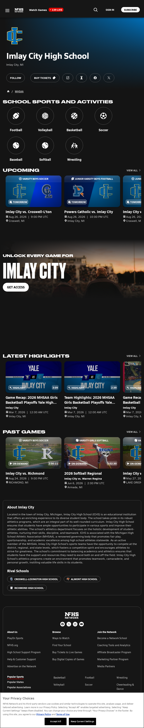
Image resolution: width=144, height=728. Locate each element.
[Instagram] (75, 624)
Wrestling (122, 677)
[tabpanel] (95, 686)
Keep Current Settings (82, 721)
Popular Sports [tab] (15, 676)
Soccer (89, 684)
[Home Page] (8, 91)
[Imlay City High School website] (67, 77)
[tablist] (24, 681)
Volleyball (59, 684)
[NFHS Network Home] (19, 10)
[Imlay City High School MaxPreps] (81, 77)
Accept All (55, 721)
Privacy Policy (43, 714)
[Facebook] (62, 624)
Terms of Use (63, 714)
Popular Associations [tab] (19, 687)
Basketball (60, 677)
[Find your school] (95, 10)
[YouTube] (81, 624)
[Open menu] (7, 10)
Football (89, 677)
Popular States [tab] (15, 682)
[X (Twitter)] (69, 624)
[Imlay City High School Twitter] (108, 77)
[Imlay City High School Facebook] (95, 77)
